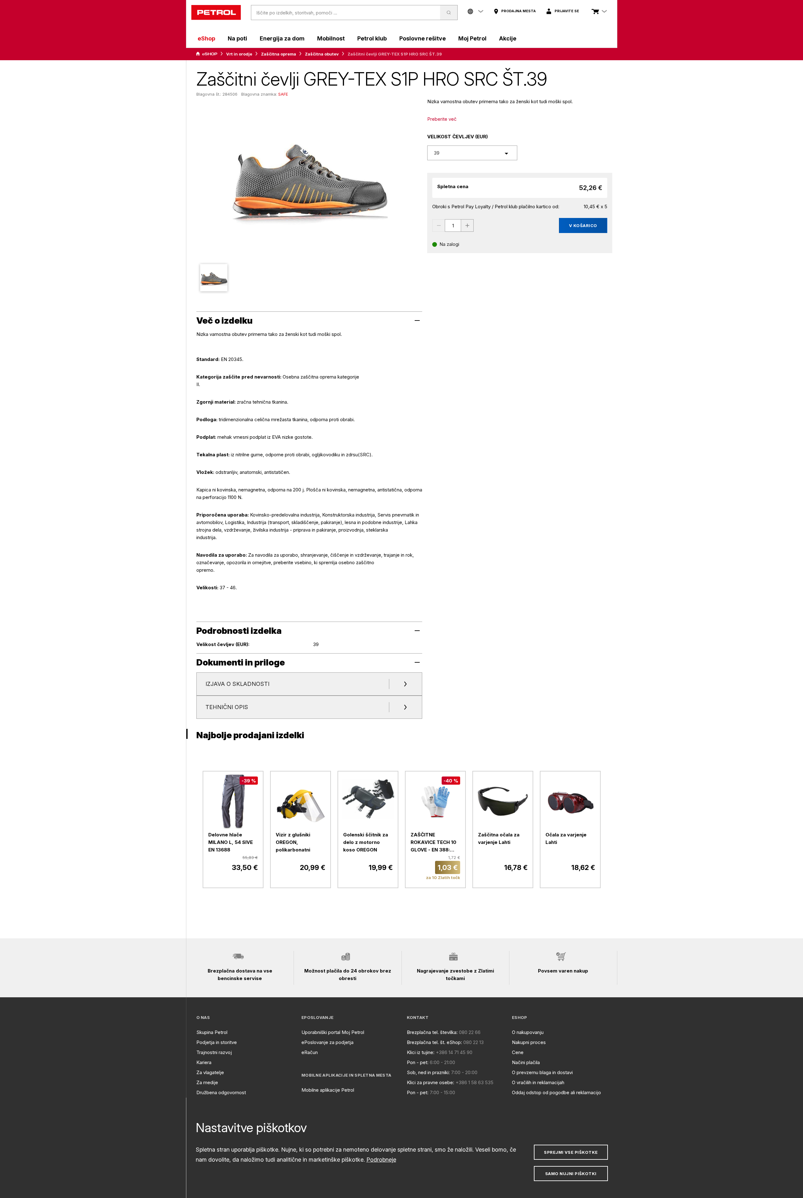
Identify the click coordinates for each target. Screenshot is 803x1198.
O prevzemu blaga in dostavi (542, 1072)
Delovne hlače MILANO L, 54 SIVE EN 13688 (230, 842)
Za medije (207, 1082)
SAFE (283, 94)
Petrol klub (372, 38)
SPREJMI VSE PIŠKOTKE (571, 1152)
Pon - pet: (417, 1062)
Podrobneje (381, 1159)
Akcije (507, 38)
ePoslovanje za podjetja (327, 1042)
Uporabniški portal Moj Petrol (332, 1032)
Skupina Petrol (211, 1032)
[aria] (206, 54)
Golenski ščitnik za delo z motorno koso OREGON (365, 842)
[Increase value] (467, 225)
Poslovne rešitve (422, 38)
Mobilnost (331, 38)
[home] (216, 12)
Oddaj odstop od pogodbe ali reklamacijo (556, 1092)
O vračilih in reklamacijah (538, 1082)
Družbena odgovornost (221, 1092)
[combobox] (472, 153)
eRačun (309, 1052)
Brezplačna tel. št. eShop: (434, 1042)
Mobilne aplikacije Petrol (327, 1090)
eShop (206, 38)
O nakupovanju (528, 1032)
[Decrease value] (438, 225)
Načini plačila (526, 1062)
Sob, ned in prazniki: (428, 1072)
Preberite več (442, 119)
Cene (518, 1052)
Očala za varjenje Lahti (566, 838)
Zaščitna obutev (322, 53)
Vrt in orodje (239, 53)
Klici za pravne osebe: (430, 1082)
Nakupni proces (529, 1042)
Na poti (237, 38)
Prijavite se (567, 11)
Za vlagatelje (210, 1072)
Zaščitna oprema (278, 53)
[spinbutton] (453, 225)
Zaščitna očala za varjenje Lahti (498, 838)
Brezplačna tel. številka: (432, 1032)
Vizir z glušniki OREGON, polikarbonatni (293, 842)
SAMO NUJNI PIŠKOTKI (571, 1173)
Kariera (203, 1062)
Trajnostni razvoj (214, 1052)
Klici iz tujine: (420, 1052)
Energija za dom (282, 38)
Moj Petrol (472, 38)
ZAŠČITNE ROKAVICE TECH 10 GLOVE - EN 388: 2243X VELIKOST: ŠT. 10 (433, 843)
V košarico (583, 225)
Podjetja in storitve (216, 1042)
